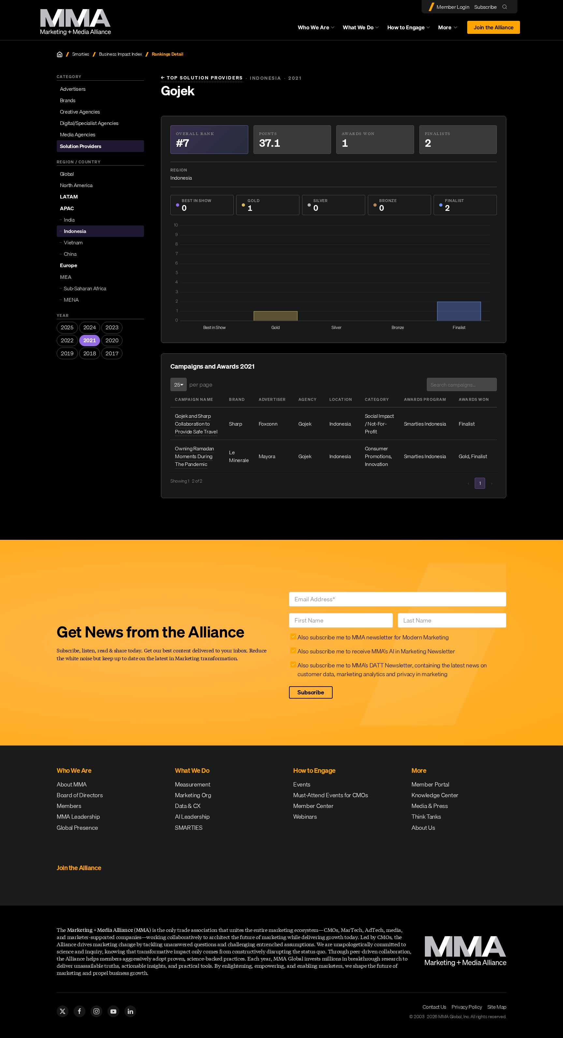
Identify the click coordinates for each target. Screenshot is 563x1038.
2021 (89, 340)
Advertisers (73, 89)
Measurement (192, 784)
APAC (67, 208)
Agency (307, 399)
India (69, 219)
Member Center (313, 806)
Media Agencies (78, 134)
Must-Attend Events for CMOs (330, 795)
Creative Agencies (80, 111)
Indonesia (75, 231)
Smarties (80, 54)
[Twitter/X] (62, 1011)
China (70, 254)
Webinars (305, 816)
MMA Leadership (78, 816)
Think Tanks (426, 816)
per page (200, 384)
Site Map (496, 1007)
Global (67, 174)
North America (76, 185)
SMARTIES (188, 827)
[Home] (60, 54)
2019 (67, 353)
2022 (67, 340)
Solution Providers (80, 146)
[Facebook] (79, 1011)
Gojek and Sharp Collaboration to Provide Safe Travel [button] (196, 424)
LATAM (69, 196)
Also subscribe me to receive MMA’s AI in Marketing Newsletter (376, 651)
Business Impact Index (120, 54)
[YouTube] (113, 1011)
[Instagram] (96, 1011)
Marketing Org (193, 795)
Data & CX (188, 806)
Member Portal (430, 784)
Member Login (453, 7)
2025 (67, 327)
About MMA (72, 784)
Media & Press (429, 806)
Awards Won (474, 399)
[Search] (506, 7)
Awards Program (425, 399)
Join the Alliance (493, 27)
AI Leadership (192, 816)
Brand (237, 399)
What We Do (358, 27)
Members (69, 806)
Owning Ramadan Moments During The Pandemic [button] (194, 456)
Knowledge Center (434, 795)
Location (341, 399)
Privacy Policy (467, 1007)
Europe (68, 265)
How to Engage (406, 27)
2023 (112, 327)
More (451, 29)
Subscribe (485, 7)
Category (377, 399)
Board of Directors (80, 795)
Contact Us (434, 1007)
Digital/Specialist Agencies (89, 123)
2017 (112, 353)
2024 (89, 327)
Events (301, 784)
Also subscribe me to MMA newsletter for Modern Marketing (373, 637)
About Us (423, 827)
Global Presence (77, 827)
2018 (89, 353)
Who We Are (313, 27)
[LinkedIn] (130, 1011)
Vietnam (73, 242)
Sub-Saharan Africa (85, 288)
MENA (71, 299)
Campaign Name (194, 399)
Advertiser (272, 399)
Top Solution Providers (202, 78)
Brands (68, 100)
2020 (112, 340)
